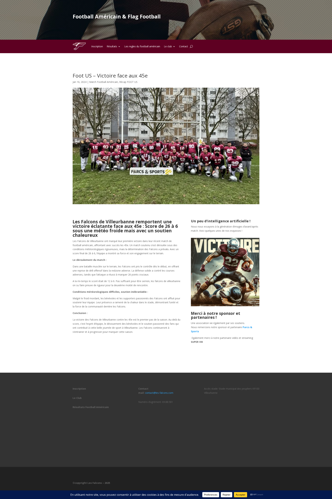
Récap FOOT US (128, 82)
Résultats (112, 46)
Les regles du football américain (142, 46)
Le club (168, 46)
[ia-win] (225, 306)
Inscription (97, 46)
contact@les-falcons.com (159, 392)
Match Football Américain (103, 82)
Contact (183, 46)
